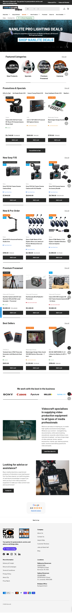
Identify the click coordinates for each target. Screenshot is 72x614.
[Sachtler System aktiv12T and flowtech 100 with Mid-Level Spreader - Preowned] (13, 282)
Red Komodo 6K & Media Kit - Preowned (35, 298)
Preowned (44, 14)
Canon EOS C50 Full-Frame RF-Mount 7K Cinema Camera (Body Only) (14, 122)
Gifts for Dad (7, 93)
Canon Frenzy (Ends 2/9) (35, 93)
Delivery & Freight (8, 563)
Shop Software (16, 14)
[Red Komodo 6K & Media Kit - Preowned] (36, 282)
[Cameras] (59, 66)
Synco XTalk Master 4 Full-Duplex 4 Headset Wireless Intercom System (57, 241)
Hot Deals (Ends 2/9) (19, 93)
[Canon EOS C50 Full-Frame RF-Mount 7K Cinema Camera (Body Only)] (15, 105)
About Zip (6, 577)
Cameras (60, 76)
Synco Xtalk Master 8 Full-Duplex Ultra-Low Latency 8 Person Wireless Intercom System (34, 242)
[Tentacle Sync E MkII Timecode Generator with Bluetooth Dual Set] (13, 337)
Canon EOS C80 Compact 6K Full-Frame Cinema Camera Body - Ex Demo (59, 299)
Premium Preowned (44, 77)
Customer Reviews (43, 544)
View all (64, 56)
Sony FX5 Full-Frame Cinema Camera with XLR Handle (35, 187)
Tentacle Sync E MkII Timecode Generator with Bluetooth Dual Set (12, 354)
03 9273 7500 (41, 565)
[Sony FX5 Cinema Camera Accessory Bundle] (59, 171)
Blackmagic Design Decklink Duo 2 (57, 121)
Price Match (6, 581)
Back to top (36, 520)
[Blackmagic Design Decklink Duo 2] (57, 105)
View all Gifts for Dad (35, 150)
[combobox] (42, 9)
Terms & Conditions (9, 570)
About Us (51, 14)
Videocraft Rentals (63, 2)
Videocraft (8, 604)
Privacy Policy (7, 574)
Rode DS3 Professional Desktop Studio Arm (13, 240)
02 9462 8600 (41, 575)
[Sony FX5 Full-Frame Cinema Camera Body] (13, 171)
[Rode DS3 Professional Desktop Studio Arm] (13, 224)
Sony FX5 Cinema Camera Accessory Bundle (57, 187)
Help (4, 18)
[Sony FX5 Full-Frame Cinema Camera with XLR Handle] (36, 171)
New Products (12, 76)
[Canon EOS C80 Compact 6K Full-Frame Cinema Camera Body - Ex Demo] (59, 282)
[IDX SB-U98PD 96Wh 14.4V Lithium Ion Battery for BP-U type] (59, 337)
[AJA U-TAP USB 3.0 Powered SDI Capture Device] (36, 105)
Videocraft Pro (52, 2)
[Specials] (28, 66)
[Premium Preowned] (43, 66)
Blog (38, 551)
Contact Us (11, 18)
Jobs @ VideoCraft (43, 547)
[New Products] (12, 66)
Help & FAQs (41, 540)
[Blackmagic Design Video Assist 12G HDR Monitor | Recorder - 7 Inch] (36, 337)
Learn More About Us (49, 451)
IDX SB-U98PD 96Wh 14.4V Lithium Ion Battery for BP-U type (57, 354)
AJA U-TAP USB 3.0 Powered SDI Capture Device (36, 121)
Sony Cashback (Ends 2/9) (53, 93)
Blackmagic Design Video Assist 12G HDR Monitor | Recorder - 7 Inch (36, 354)
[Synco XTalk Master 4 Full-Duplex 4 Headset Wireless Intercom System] (59, 224)
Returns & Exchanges (9, 567)
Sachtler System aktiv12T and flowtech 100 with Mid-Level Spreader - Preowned (12, 299)
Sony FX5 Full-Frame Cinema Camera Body (12, 187)
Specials (28, 76)
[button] (68, 9)
